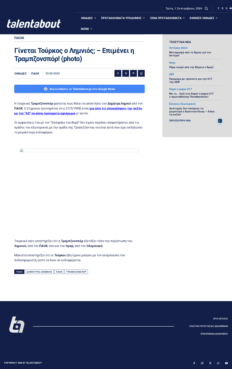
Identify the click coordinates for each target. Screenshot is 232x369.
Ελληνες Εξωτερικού (182, 104)
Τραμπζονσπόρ (76, 272)
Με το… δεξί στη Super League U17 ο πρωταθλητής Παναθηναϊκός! (191, 95)
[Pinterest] (133, 73)
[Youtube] (226, 363)
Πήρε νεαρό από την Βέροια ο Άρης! (191, 67)
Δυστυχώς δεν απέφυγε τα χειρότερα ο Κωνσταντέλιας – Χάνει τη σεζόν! (192, 111)
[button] (206, 8)
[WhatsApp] (141, 73)
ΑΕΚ (171, 74)
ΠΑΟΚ (35, 73)
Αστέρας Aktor (178, 48)
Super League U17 (180, 89)
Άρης (172, 62)
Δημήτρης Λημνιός (39, 272)
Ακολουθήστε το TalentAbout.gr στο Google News (82, 89)
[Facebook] (218, 8)
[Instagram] (222, 8)
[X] (227, 8)
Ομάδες (20, 73)
